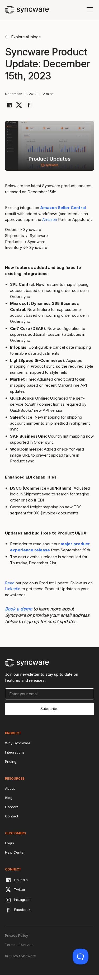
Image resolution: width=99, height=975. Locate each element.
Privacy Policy (16, 935)
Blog (8, 798)
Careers (11, 807)
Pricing (10, 761)
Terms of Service (19, 945)
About (10, 788)
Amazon (49, 219)
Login (9, 843)
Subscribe (49, 708)
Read (10, 582)
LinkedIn (12, 588)
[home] (27, 9)
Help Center (15, 852)
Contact (11, 816)
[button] (88, 9)
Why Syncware (17, 743)
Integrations (15, 752)
